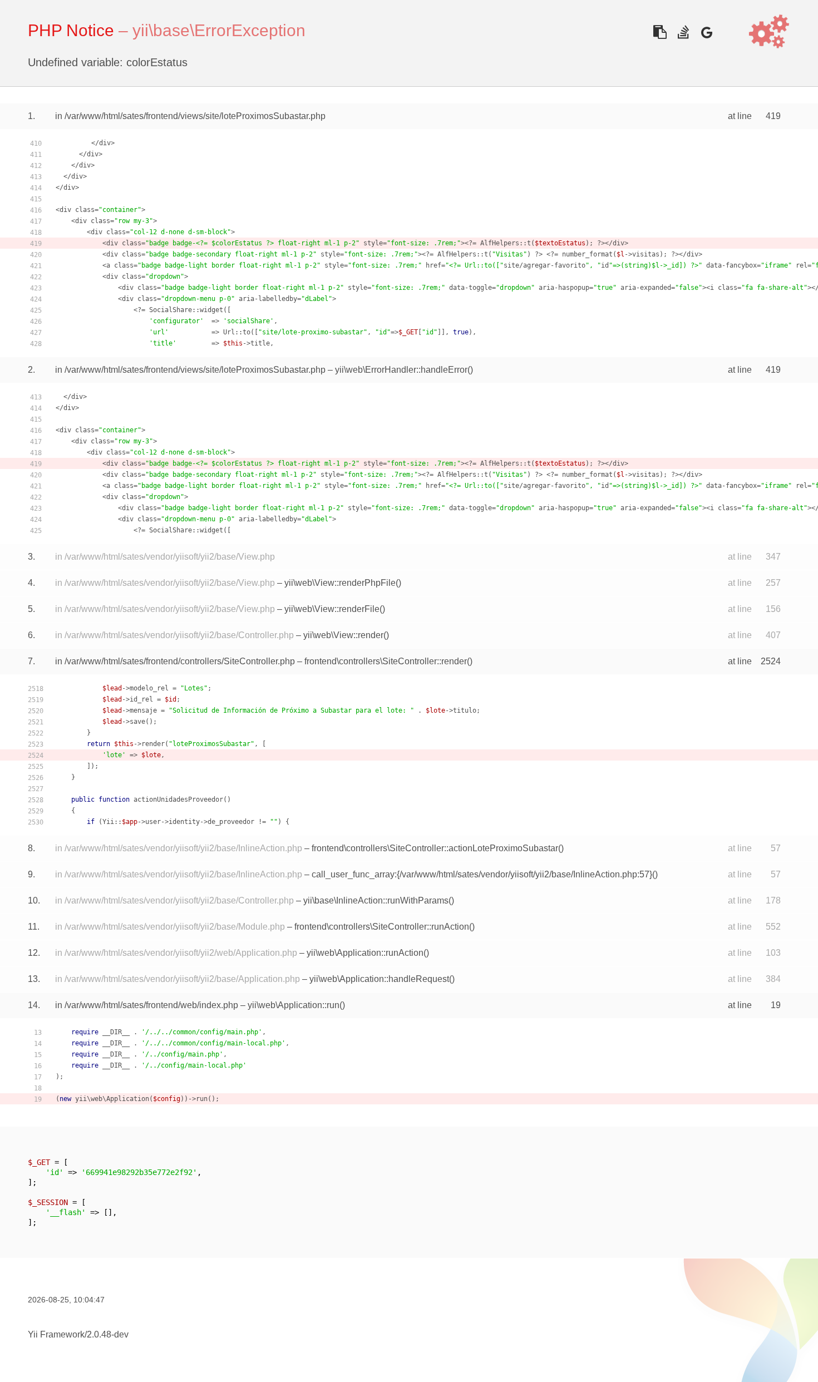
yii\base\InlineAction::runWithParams (376, 900)
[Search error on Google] (706, 32)
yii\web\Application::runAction (365, 952)
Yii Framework (56, 1334)
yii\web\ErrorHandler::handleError (401, 369)
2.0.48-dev (108, 1334)
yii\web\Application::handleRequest (379, 979)
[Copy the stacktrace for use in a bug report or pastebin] (659, 32)
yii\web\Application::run (293, 1005)
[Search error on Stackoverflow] (683, 32)
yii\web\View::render (343, 635)
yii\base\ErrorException (218, 30)
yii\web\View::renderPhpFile (340, 583)
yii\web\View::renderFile (332, 609)
